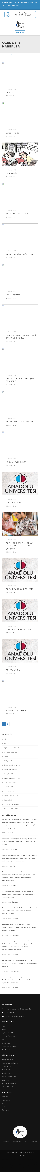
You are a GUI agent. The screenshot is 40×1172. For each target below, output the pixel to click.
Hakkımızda (6, 1100)
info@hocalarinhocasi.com (15, 1016)
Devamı (15, 833)
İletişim (4, 1107)
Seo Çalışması (30, 1159)
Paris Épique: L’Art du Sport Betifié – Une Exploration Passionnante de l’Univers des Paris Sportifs (19, 963)
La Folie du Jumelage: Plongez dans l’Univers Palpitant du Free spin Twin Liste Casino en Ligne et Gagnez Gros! (18, 979)
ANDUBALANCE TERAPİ (17, 214)
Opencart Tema (15, 1159)
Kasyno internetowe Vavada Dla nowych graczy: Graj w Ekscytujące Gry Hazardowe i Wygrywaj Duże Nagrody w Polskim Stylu (19, 858)
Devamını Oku (11, 96)
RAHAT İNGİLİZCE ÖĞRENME (19, 254)
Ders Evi (10, 92)
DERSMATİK (11, 173)
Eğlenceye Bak (13, 133)
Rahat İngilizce (13, 295)
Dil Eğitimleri (9, 761)
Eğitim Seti (8, 800)
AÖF (5, 739)
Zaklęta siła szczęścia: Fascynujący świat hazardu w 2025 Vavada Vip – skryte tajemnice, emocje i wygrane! (19, 927)
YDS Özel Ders (9, 791)
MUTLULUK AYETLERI (16, 710)
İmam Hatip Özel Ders (12, 778)
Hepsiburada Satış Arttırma (18, 1167)
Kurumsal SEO (14, 1162)
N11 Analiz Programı (24, 1165)
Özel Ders (5, 1110)
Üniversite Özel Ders (12, 765)
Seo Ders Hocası (10, 769)
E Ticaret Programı (32, 1170)
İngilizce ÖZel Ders (11, 748)
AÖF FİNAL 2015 (13, 503)
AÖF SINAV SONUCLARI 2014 (19, 589)
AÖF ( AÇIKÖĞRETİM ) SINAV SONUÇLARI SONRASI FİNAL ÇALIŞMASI (19, 546)
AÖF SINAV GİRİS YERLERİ (18, 630)
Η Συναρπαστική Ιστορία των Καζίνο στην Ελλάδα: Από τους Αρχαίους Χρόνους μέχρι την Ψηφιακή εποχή (19, 894)
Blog (3, 1103)
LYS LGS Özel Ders (11, 752)
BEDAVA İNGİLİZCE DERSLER (20, 422)
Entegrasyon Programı (8, 1165)
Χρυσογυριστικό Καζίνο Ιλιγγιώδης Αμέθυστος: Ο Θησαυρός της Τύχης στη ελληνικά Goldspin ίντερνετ (19, 841)
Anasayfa (5, 55)
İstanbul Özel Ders (11, 809)
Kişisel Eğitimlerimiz (11, 795)
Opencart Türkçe (31, 1162)
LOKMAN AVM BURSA (16, 462)
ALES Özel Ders (10, 787)
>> (12, 724)
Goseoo (22, 1162)
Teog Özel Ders (10, 774)
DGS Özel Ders (10, 782)
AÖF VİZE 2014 (13, 670)
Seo (22, 1159)
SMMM (6, 743)
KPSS (6, 756)
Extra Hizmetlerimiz (11, 804)
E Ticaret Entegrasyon (16, 1170)
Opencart (5, 1159)
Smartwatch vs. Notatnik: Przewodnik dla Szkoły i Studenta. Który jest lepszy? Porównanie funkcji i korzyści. (19, 910)
